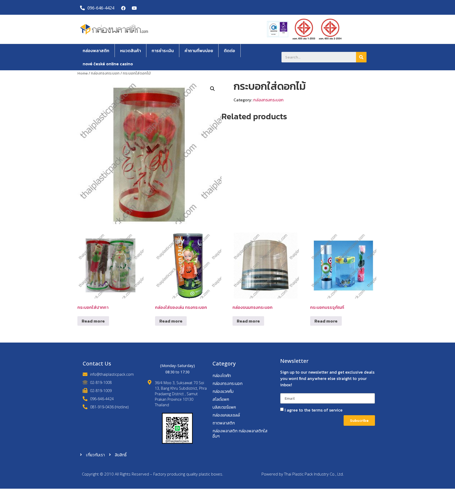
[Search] (361, 57)
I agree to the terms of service (314, 410)
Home (82, 73)
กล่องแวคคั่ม (223, 391)
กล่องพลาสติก (96, 50)
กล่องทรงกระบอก (105, 73)
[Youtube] (134, 8)
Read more (93, 321)
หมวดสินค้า (130, 50)
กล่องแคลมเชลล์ (226, 415)
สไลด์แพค (220, 399)
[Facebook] (124, 8)
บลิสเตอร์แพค (224, 407)
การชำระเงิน (163, 50)
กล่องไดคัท (221, 375)
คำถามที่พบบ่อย (199, 50)
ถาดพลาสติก (223, 423)
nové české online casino (108, 64)
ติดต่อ (229, 50)
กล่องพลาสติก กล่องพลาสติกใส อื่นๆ (240, 433)
